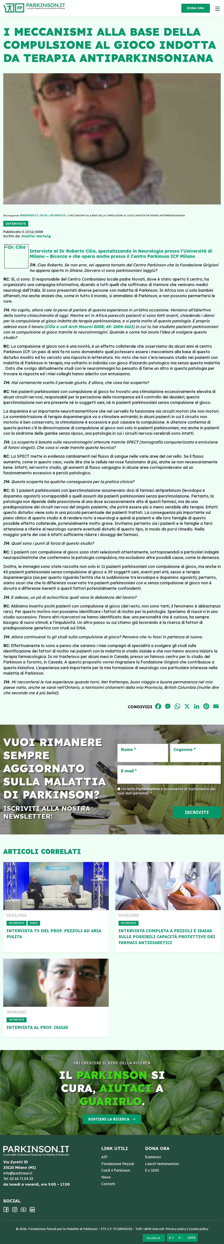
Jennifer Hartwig (36, 236)
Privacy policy (176, 1229)
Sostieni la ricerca (108, 1119)
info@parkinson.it (17, 1173)
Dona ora (195, 8)
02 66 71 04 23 (21, 1178)
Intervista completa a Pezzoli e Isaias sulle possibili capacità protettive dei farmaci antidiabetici (167, 936)
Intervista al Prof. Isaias (37, 1027)
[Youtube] (23, 1211)
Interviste (15, 224)
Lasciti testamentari (162, 1164)
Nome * (128, 749)
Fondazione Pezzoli (117, 1164)
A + (171, 1238)
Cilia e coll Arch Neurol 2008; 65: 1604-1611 (89, 326)
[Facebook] (6, 1211)
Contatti (108, 1184)
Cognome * (184, 749)
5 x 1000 (152, 1170)
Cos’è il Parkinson (115, 1170)
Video (34, 923)
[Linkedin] (32, 1211)
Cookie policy (198, 1229)
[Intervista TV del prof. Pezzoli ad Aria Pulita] (56, 886)
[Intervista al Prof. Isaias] (56, 983)
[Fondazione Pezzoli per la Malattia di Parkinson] (46, 6)
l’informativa (148, 789)
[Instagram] (15, 1211)
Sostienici (153, 1157)
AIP (104, 1157)
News (106, 1177)
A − (180, 1238)
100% (191, 1238)
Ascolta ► (154, 1238)
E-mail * (129, 771)
